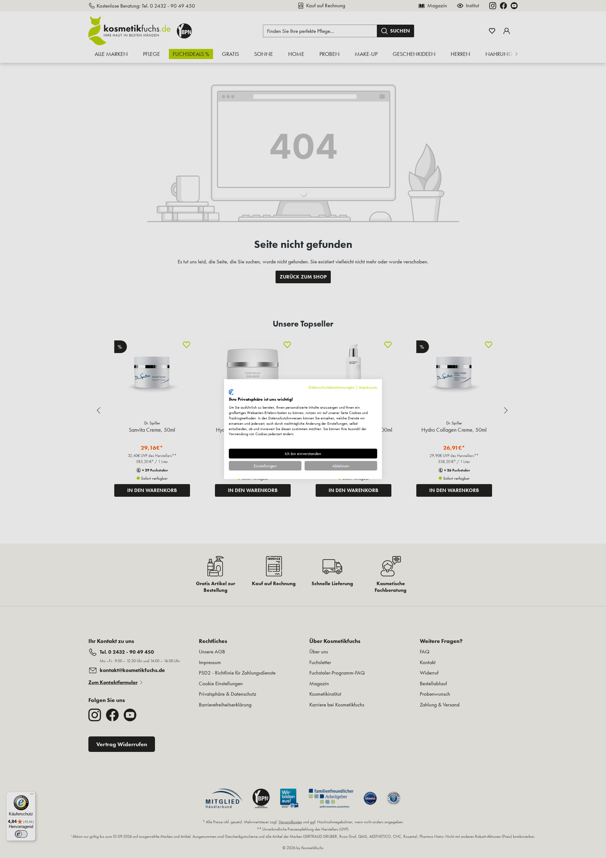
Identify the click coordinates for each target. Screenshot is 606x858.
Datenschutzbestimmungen (331, 387)
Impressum (368, 387)
